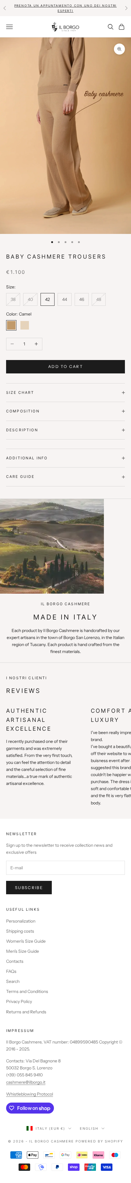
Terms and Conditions (27, 991)
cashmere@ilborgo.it (25, 1082)
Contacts (14, 961)
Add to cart (65, 366)
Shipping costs (20, 931)
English (89, 1128)
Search (12, 981)
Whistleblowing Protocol (29, 1094)
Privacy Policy (19, 1001)
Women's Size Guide (26, 941)
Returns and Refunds (26, 1012)
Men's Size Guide (22, 951)
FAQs (11, 971)
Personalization (20, 921)
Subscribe (29, 887)
